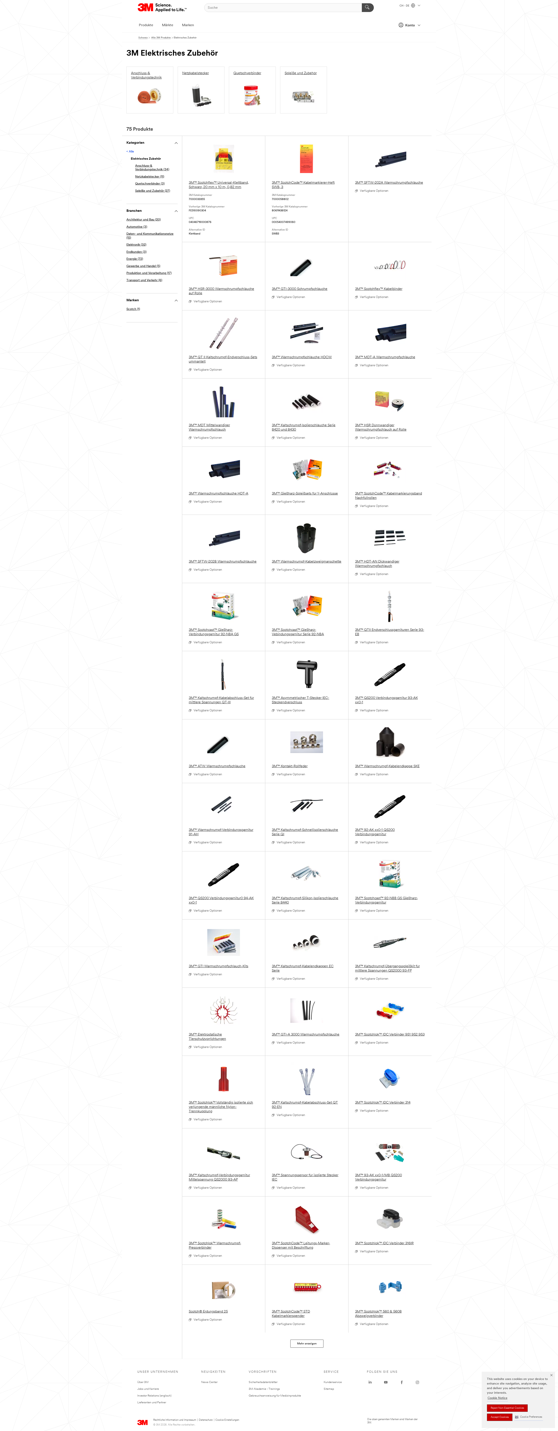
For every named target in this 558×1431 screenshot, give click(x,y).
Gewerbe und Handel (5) (143, 266)
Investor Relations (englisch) (154, 1395)
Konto (410, 25)
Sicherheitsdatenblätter (263, 1382)
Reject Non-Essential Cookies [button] (507, 1408)
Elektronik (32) (136, 244)
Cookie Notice (497, 1398)
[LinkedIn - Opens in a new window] (370, 1382)
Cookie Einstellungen (227, 1420)
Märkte (167, 25)
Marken (188, 25)
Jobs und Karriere (148, 1389)
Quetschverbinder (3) (150, 183)
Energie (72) (134, 259)
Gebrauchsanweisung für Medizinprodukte (275, 1395)
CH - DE (405, 6)
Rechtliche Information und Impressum (174, 1420)
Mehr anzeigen (307, 1343)
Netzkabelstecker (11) (149, 176)
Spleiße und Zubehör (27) (152, 191)
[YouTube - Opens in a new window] (386, 1382)
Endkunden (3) (136, 252)
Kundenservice (333, 1382)
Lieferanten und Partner (151, 1402)
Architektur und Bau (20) (143, 219)
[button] (528, 1417)
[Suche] (368, 7)
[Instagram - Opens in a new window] (417, 1382)
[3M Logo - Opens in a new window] (162, 7)
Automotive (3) (136, 227)
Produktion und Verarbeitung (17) (149, 273)
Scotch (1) (133, 309)
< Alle (130, 151)
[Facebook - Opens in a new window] (401, 1382)
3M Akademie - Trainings (264, 1389)
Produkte (146, 25)
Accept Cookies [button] (500, 1417)
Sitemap (329, 1389)
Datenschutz (206, 1420)
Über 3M (142, 1382)
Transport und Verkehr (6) (144, 280)
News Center (209, 1382)
